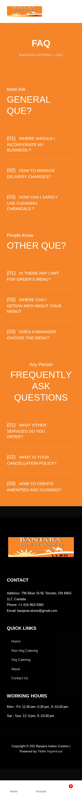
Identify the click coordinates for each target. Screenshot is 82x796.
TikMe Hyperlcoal (50, 751)
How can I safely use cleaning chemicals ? (32, 203)
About (15, 669)
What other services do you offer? (26, 431)
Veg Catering (21, 660)
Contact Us (19, 678)
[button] (41, 144)
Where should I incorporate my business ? (31, 144)
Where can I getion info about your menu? (34, 306)
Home (15, 641)
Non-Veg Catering (24, 650)
